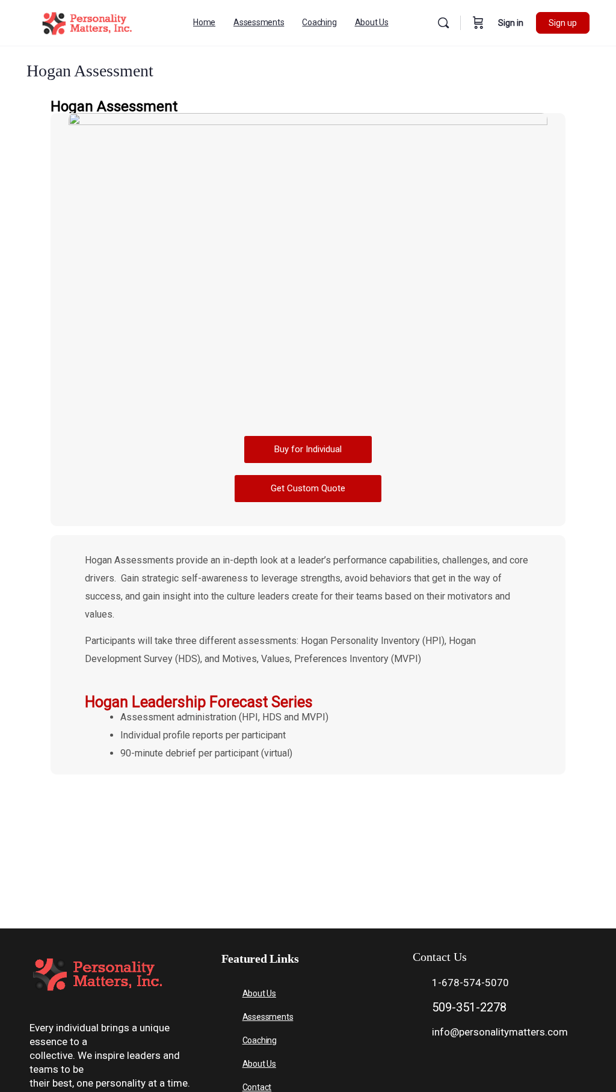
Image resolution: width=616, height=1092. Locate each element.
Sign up (563, 23)
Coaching (259, 1040)
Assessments (268, 1017)
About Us (259, 993)
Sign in (510, 23)
